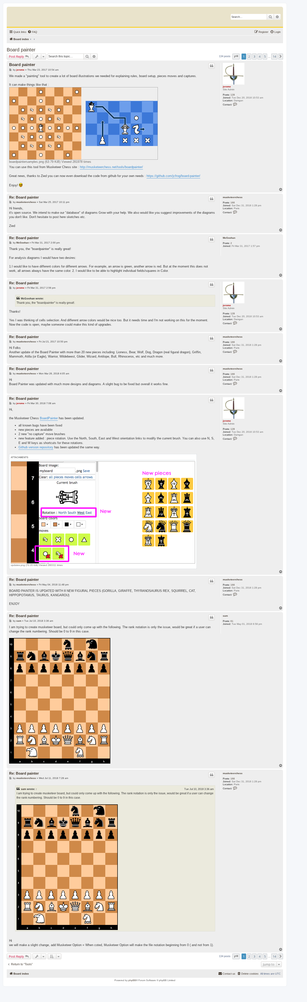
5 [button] (265, 56)
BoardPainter (49, 418)
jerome (227, 86)
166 (232, 202)
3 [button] (254, 56)
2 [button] (249, 56)
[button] (236, 56)
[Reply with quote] (211, 66)
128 (232, 94)
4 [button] (259, 56)
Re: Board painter (24, 197)
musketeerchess (232, 197)
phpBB (132, 980)
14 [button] (274, 56)
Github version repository (35, 447)
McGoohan (229, 238)
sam (225, 615)
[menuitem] (32, 32)
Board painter (21, 49)
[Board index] (32, 15)
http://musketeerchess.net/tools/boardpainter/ (111, 167)
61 (231, 621)
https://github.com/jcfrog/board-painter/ (173, 176)
